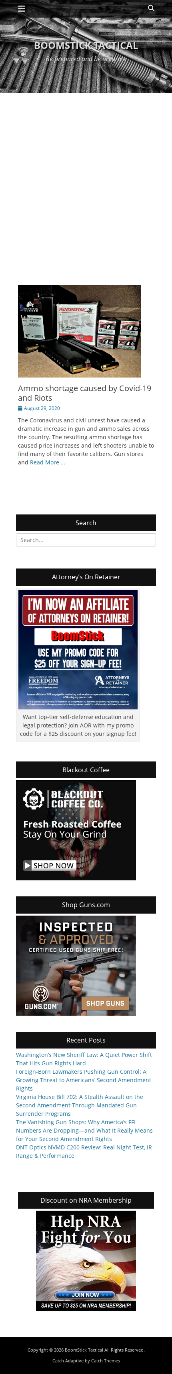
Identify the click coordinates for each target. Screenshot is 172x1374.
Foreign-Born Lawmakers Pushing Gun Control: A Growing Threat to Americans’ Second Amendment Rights (83, 1080)
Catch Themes (105, 1361)
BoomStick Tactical (86, 45)
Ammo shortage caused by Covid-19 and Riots (84, 393)
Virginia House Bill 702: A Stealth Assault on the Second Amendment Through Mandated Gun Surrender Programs (79, 1105)
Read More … (47, 462)
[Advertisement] (86, 183)
